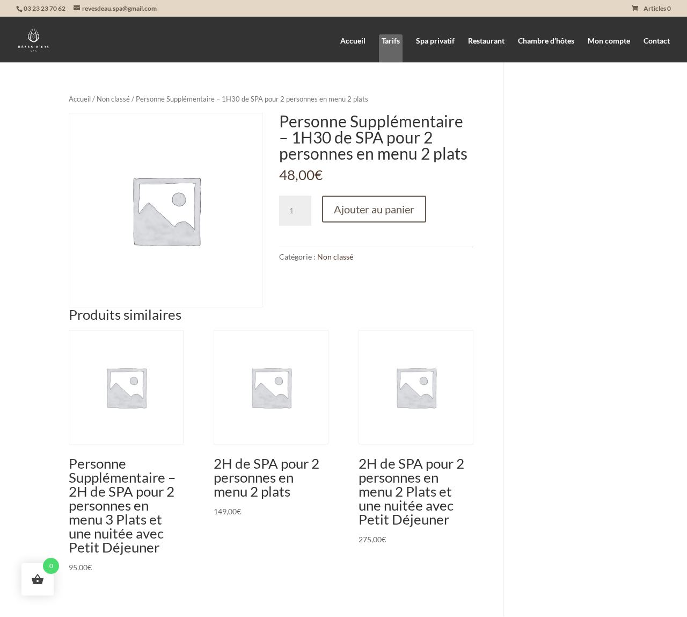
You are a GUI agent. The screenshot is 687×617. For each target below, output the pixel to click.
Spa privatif (435, 41)
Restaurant (486, 41)
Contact (657, 41)
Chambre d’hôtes (546, 41)
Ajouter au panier (374, 209)
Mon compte (609, 41)
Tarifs (391, 40)
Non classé (113, 99)
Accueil (353, 41)
